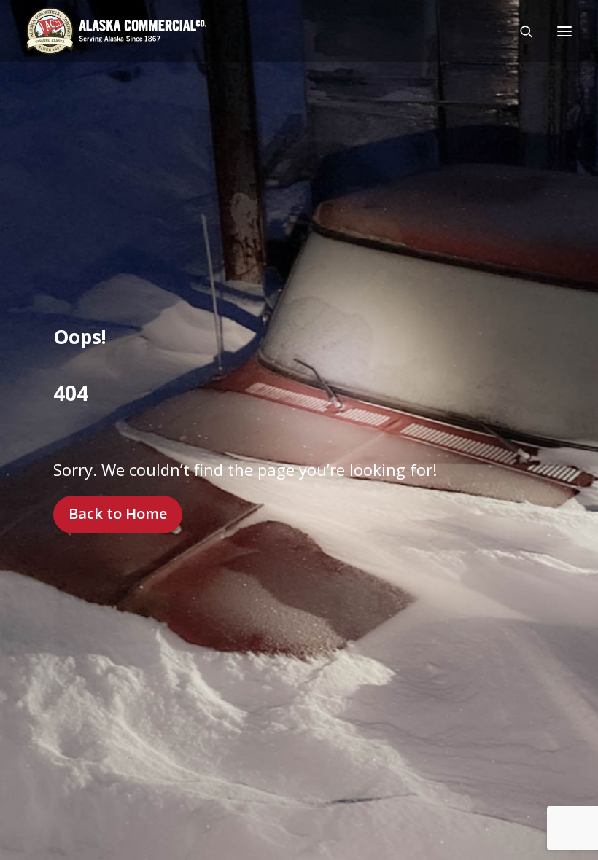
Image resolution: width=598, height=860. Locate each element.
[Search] (520, 31)
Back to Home (118, 513)
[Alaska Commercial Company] (116, 31)
